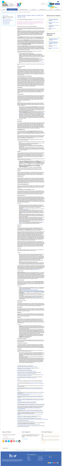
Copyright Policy (40, 458)
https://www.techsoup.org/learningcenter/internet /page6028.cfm (26, 373)
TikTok (41, 450)
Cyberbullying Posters (52, 28)
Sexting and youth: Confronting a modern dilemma (54, 25)
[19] (17, 406)
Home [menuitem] (4, 9)
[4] (17, 372)
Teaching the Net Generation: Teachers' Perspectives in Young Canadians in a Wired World (54, 42)
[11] (24, 175)
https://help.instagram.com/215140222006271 (24, 368)
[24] (23, 322)
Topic (42, 438)
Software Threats (5, 15)
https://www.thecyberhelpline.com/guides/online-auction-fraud (26, 377)
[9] (21, 157)
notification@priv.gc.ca (36, 269)
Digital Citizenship (25, 19)
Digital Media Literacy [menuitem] (12, 9)
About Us (28, 458)
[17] (19, 239)
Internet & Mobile (30, 19)
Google (21, 450)
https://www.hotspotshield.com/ (34, 297)
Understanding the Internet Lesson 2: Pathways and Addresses (54, 39)
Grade (42, 434)
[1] (29, 71)
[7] (33, 137)
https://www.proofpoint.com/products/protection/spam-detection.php (27, 366)
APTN (16, 450)
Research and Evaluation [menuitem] (23, 9)
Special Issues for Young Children (8, 20)
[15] (28, 202)
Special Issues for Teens (6, 21)
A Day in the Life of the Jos (53, 45)
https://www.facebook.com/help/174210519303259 (29, 289)
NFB (26, 450)
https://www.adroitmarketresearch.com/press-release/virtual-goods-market (28, 424)
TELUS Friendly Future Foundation (33, 450)
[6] (30, 126)
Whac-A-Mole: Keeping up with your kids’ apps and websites (53, 19)
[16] (30, 235)
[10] (33, 174)
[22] (24, 284)
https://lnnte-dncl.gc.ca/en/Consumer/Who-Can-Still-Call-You (30, 375)
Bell (19, 450)
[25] (31, 345)
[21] (37, 278)
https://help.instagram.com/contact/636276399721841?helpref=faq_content (33, 291)
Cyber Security (21, 19)
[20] (22, 269)
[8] (17, 380)
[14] (24, 200)
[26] (43, 347)
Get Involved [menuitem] (57, 9)
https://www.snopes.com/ (25, 209)
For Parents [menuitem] (33, 9)
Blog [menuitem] (50, 9)
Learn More (6, 436)
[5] (25, 118)
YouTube (43, 450)
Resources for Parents (6, 22)
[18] (17, 404)
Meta (24, 450)
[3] (17, 370)
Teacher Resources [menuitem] (42, 9)
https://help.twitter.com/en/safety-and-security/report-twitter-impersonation (32, 290)
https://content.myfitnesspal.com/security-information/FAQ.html (26, 402)
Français (58, 1)
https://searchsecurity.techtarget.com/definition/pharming (25, 421)
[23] (17, 418)
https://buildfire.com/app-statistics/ (24, 426)
